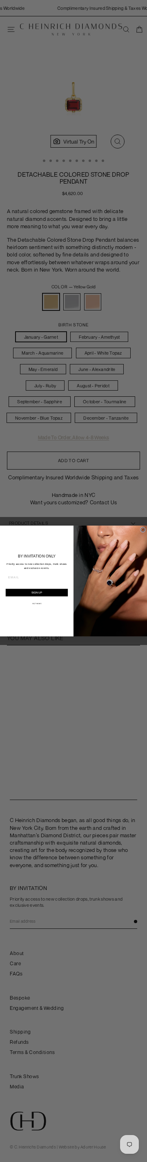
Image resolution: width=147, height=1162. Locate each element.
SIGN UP (36, 592)
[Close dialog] (142, 530)
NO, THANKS (36, 604)
